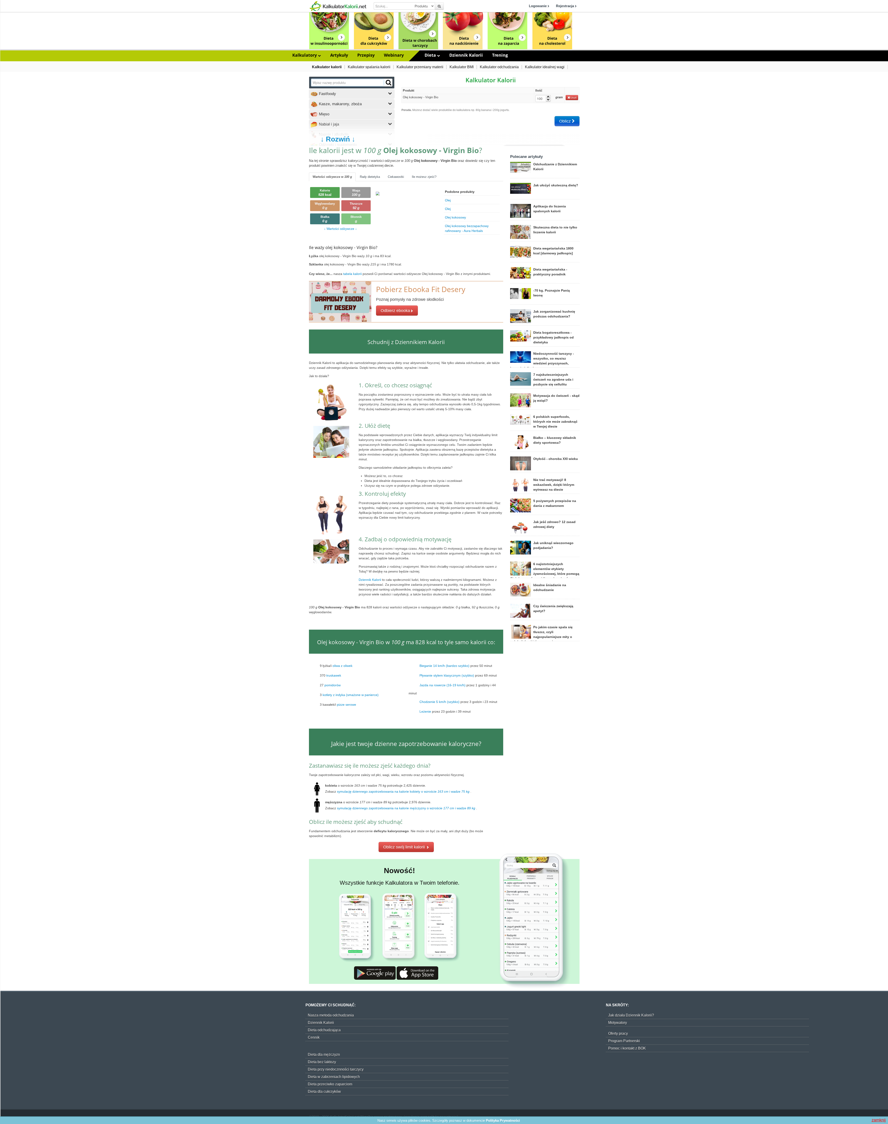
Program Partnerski (624, 1041)
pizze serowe (346, 704)
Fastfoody (327, 94)
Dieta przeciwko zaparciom (330, 1084)
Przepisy (366, 55)
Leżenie (425, 711)
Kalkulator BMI (462, 67)
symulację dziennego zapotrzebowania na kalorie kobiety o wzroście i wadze (403, 791)
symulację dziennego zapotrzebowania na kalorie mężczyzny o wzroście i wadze (406, 808)
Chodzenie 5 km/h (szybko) (439, 701)
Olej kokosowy (455, 217)
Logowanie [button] (538, 6)
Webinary (394, 55)
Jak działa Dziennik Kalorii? (631, 1015)
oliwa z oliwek (342, 665)
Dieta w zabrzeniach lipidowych (334, 1077)
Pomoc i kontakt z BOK (627, 1048)
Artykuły (339, 55)
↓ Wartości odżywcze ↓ (340, 229)
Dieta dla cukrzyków (324, 1091)
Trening (500, 55)
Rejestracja (565, 6)
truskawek (333, 675)
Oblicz (565, 121)
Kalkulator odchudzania (499, 67)
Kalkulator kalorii (327, 67)
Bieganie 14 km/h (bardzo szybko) (444, 665)
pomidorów (332, 685)
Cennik (314, 1037)
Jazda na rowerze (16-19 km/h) (442, 685)
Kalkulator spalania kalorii (369, 67)
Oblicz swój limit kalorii (404, 847)
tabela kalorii (353, 274)
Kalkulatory (305, 55)
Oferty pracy (618, 1033)
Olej (448, 200)
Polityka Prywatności (503, 1120)
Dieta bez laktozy (322, 1062)
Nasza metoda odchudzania (331, 1015)
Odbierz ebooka (395, 310)
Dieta (431, 55)
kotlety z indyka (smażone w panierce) (351, 694)
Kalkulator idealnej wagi (544, 67)
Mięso (323, 114)
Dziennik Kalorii (466, 55)
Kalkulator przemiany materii (420, 67)
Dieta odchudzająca (324, 1030)
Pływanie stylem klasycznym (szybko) (446, 675)
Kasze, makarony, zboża (340, 104)
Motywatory (617, 1023)
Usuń (573, 97)
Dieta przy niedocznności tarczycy (336, 1069)
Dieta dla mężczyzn (324, 1054)
